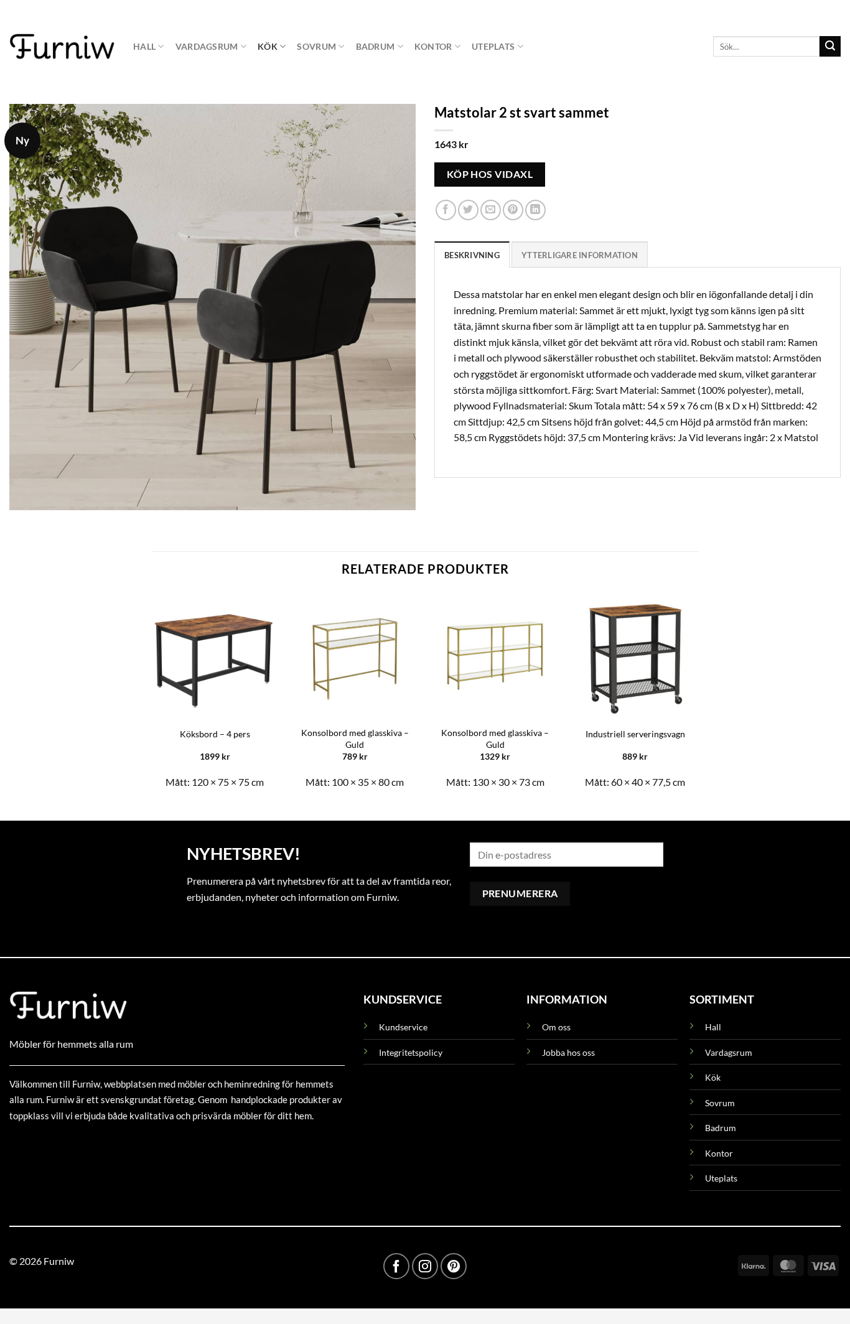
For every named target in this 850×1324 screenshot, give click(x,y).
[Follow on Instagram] (425, 1266)
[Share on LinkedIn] (535, 210)
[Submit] (830, 46)
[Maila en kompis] (490, 210)
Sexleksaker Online (135, 1144)
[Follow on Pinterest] (454, 1266)
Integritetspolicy (410, 1052)
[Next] (698, 695)
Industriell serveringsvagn (635, 734)
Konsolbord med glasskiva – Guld (355, 738)
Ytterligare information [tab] (579, 254)
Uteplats (493, 46)
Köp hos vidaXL (490, 173)
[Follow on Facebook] (396, 1266)
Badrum (375, 46)
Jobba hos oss (568, 1052)
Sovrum (316, 46)
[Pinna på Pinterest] (513, 210)
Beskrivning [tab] (472, 254)
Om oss (556, 1027)
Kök (268, 46)
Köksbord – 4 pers (215, 734)
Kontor (433, 46)
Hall (144, 46)
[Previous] (151, 695)
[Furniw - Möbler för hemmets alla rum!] (61, 46)
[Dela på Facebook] (446, 210)
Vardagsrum (206, 46)
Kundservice (403, 1027)
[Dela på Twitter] (468, 210)
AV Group (71, 1144)
